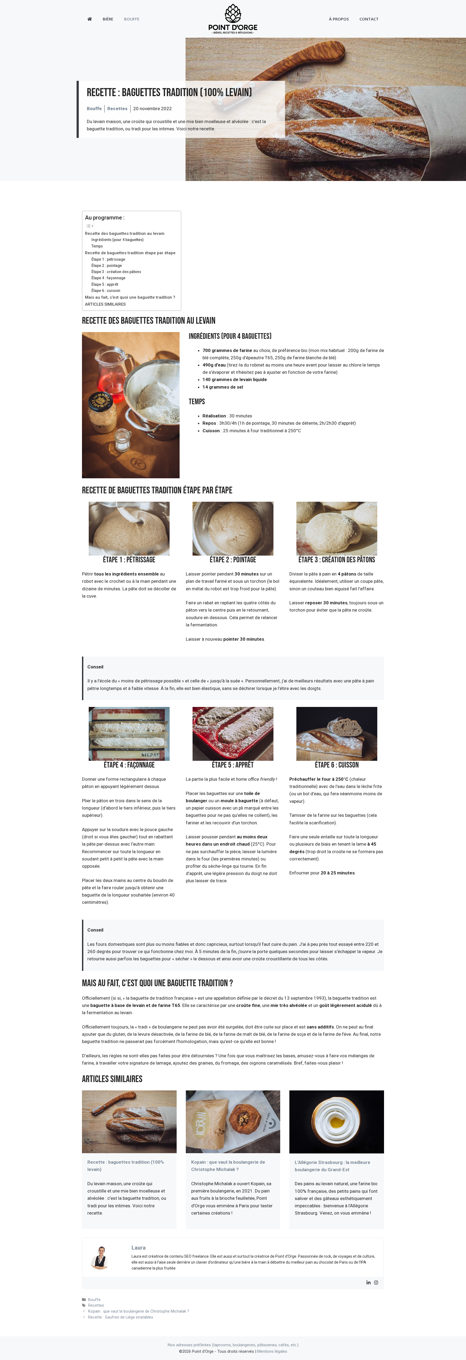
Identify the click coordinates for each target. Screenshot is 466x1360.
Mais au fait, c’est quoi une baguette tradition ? (130, 297)
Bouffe (131, 19)
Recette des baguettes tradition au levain (125, 233)
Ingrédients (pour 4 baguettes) (117, 240)
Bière (108, 19)
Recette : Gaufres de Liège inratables (120, 1317)
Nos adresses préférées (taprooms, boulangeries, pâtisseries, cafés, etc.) (233, 1344)
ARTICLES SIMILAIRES (105, 304)
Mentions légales (272, 1351)
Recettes (117, 108)
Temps (97, 246)
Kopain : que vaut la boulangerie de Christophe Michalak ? (138, 1311)
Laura (139, 1247)
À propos (339, 19)
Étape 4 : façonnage (108, 278)
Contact (369, 19)
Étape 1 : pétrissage (108, 259)
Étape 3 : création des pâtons (116, 272)
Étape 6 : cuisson (105, 290)
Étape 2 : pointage (106, 265)
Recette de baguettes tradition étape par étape (130, 252)
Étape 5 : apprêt (104, 284)
